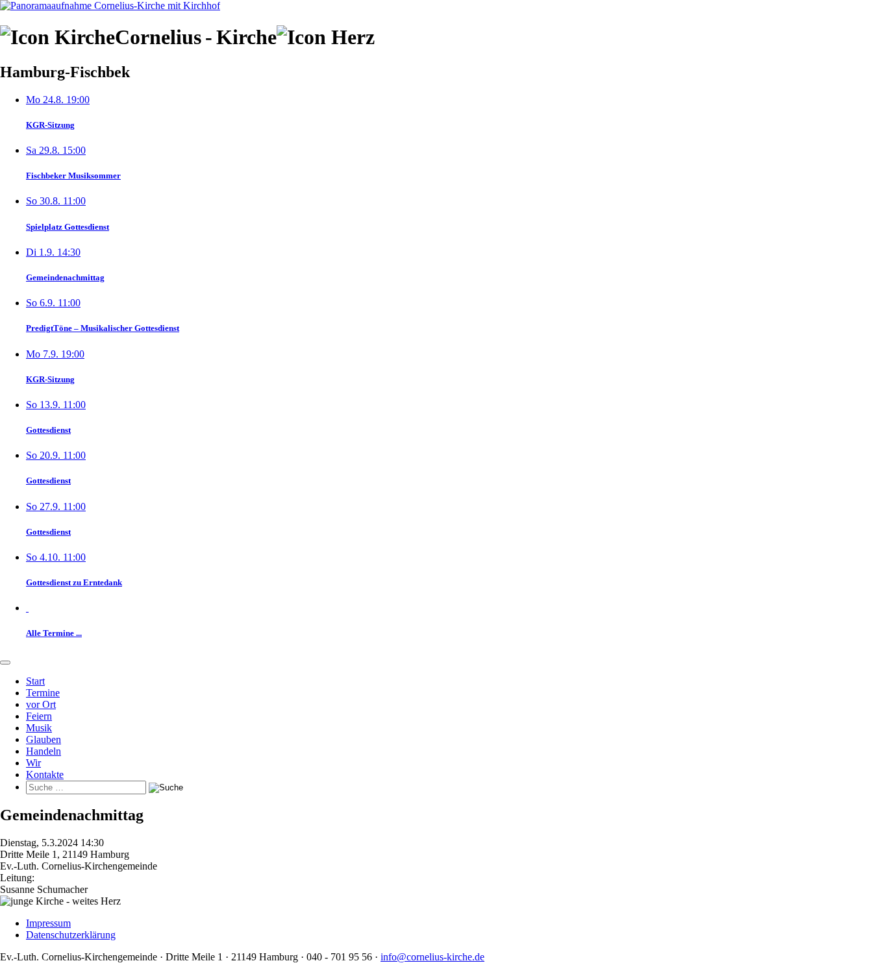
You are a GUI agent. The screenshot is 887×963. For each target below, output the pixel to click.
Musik (39, 727)
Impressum (48, 923)
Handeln (43, 751)
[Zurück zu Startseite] (110, 5)
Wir (33, 762)
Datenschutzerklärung (71, 934)
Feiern (39, 716)
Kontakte (45, 774)
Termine (43, 692)
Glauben (43, 739)
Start (35, 681)
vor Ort (41, 704)
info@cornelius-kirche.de (432, 956)
